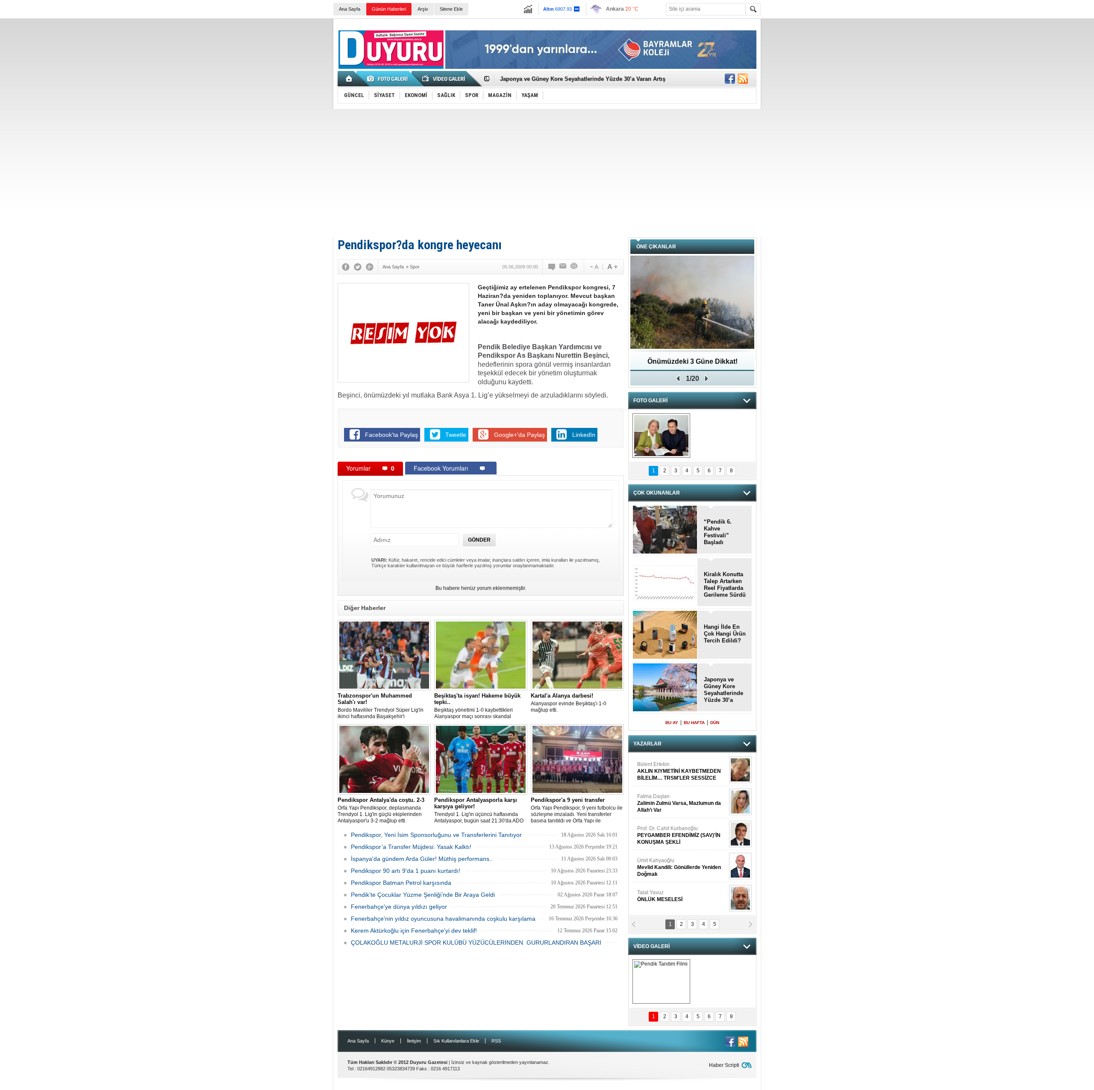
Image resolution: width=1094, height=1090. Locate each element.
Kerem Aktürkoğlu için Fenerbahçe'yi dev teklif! (414, 930)
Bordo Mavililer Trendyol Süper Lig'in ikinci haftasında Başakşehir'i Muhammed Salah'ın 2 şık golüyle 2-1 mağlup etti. (381, 706)
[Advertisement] (547, 173)
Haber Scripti (724, 1065)
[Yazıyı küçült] (593, 267)
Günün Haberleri (389, 9)
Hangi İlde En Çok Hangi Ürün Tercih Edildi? (725, 634)
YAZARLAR (647, 744)
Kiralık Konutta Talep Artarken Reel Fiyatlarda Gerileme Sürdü (725, 584)
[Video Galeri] (444, 78)
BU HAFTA (694, 722)
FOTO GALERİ (650, 401)
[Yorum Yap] (552, 267)
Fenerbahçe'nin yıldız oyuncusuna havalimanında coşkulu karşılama (443, 918)
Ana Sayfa (349, 9)
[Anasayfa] (349, 78)
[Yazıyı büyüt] (612, 267)
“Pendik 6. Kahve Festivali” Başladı (718, 531)
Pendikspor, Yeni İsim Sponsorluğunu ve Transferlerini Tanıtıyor (436, 834)
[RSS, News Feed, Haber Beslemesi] (743, 79)
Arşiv (423, 9)
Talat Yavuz (659, 896)
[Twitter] (358, 267)
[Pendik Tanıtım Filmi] (661, 981)
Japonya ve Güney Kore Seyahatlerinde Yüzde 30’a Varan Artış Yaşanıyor (723, 690)
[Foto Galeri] (389, 78)
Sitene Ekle (451, 9)
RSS (496, 1040)
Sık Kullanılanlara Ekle (456, 1040)
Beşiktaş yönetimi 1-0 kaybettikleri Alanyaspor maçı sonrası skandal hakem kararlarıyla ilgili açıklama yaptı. (479, 706)
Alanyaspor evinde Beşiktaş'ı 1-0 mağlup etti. (568, 702)
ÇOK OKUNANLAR (656, 493)
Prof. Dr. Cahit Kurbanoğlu (679, 835)
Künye (387, 1040)
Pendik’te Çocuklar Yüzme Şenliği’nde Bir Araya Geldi (423, 894)
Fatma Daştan (679, 803)
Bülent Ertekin (679, 771)
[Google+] (369, 267)
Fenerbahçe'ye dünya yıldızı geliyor (399, 906)
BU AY (671, 722)
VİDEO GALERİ (651, 946)
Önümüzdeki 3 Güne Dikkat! (692, 361)
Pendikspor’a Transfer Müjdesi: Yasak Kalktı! (411, 846)
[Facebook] (346, 267)
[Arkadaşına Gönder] (563, 267)
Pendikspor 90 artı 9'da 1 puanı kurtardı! (405, 870)
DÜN (714, 722)
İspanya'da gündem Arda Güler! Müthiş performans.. (422, 858)
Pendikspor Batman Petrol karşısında (401, 882)
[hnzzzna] (661, 435)
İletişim (414, 1040)
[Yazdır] (574, 267)
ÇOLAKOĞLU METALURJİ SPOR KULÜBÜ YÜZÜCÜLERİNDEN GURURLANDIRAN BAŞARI (476, 942)
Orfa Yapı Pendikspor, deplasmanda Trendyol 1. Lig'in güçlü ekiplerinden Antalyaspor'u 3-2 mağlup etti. (381, 810)
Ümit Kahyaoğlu (679, 867)
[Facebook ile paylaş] (730, 79)
